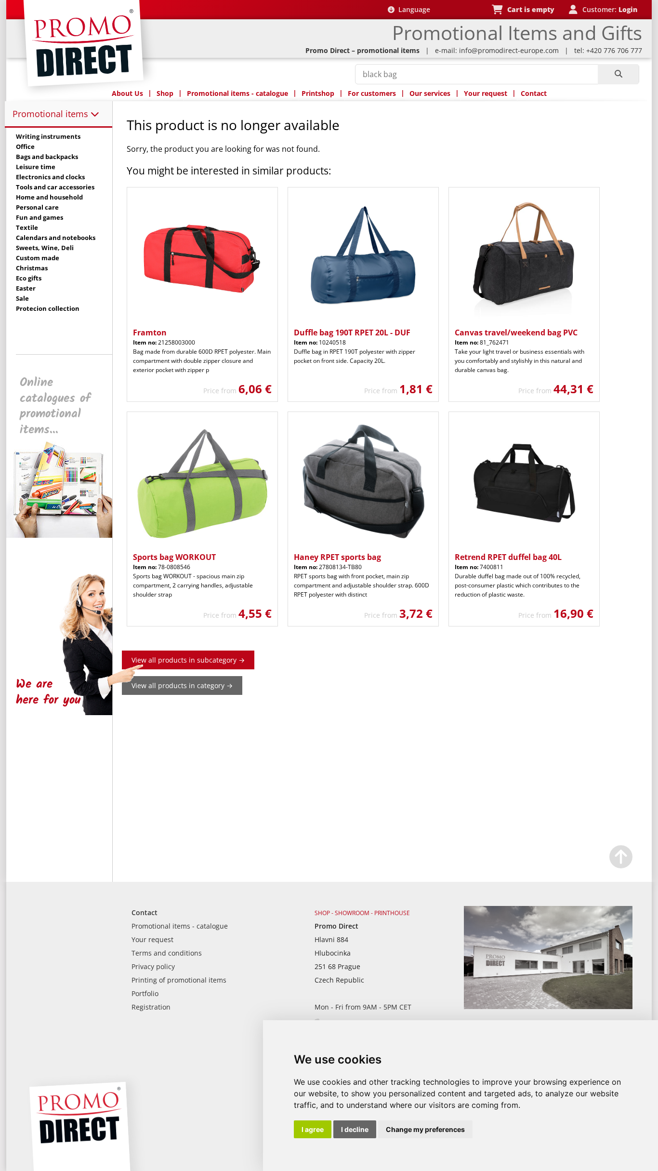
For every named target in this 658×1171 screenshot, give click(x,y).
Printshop (318, 93)
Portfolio (145, 993)
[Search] (618, 74)
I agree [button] (313, 1129)
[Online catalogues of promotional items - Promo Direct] (66, 535)
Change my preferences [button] (425, 1129)
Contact (534, 93)
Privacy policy (153, 966)
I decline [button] (354, 1129)
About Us (127, 93)
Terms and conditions (167, 953)
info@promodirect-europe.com (509, 50)
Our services (429, 93)
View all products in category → (182, 685)
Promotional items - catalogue (237, 93)
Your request (485, 93)
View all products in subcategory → (188, 660)
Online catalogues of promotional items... (55, 406)
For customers (372, 93)
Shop (165, 93)
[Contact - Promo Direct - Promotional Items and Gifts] (548, 1006)
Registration (151, 1006)
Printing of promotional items (179, 980)
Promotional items (52, 114)
